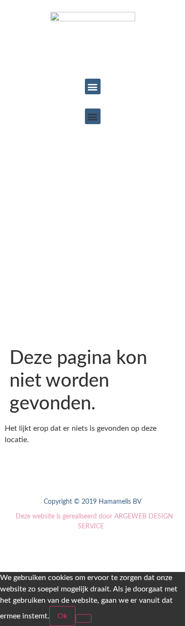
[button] (93, 86)
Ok (62, 616)
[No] (83, 618)
